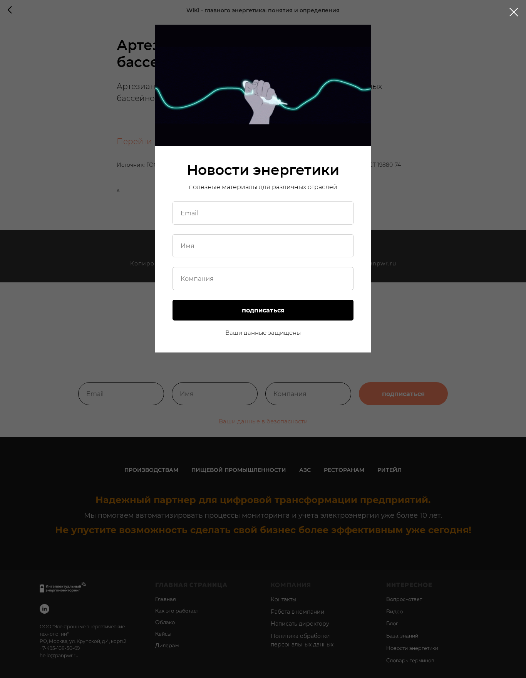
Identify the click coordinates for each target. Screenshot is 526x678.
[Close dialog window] (514, 12)
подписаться (263, 310)
